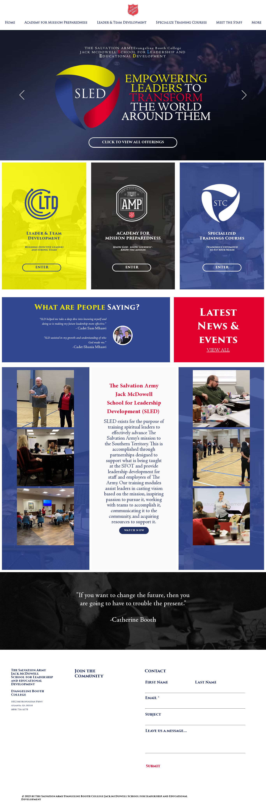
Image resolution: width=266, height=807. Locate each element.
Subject (153, 715)
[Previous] (21, 95)
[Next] (244, 95)
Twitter (88, 698)
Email (151, 698)
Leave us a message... (166, 731)
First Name (156, 682)
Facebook (89, 690)
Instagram (91, 706)
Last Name (206, 682)
